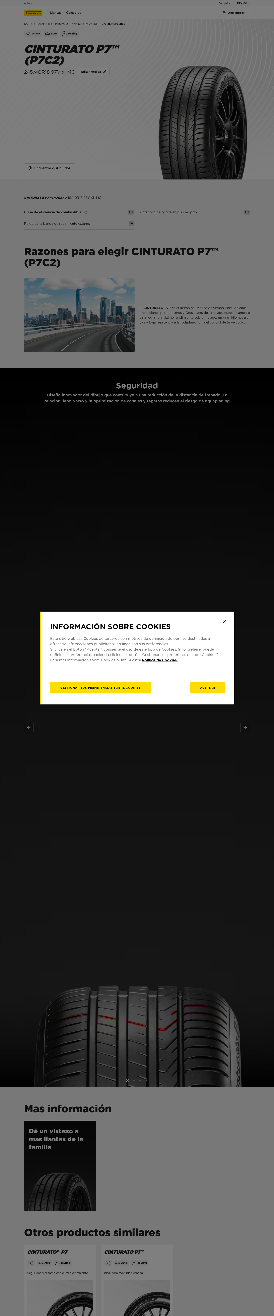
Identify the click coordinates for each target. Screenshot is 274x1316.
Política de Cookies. (160, 660)
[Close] (224, 622)
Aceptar (207, 687)
